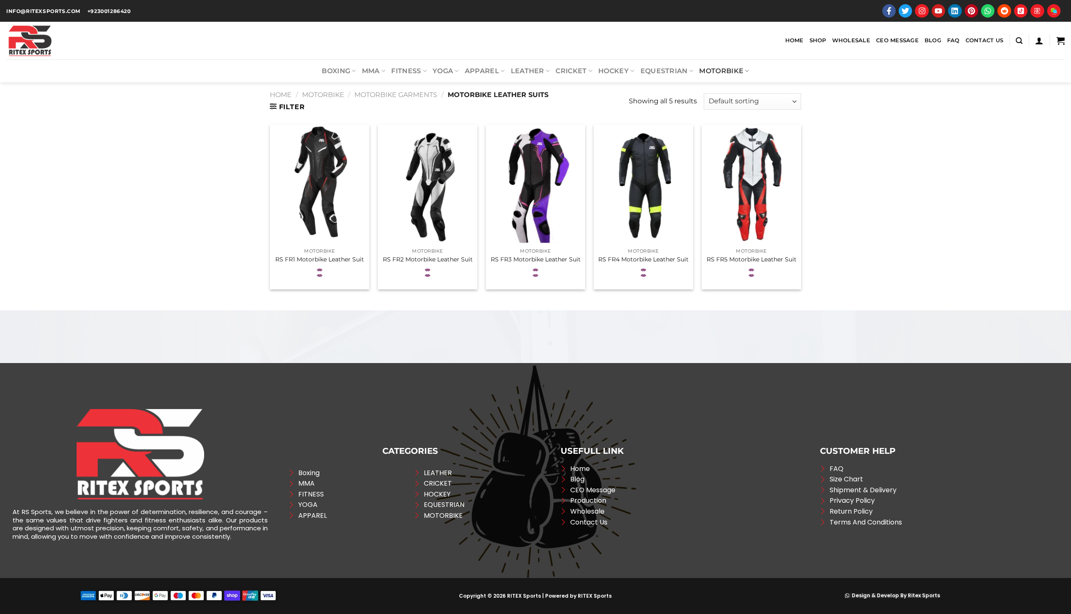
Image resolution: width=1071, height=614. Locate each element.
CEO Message (897, 40)
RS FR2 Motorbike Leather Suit (428, 259)
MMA (371, 71)
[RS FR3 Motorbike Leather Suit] (535, 184)
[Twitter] (905, 11)
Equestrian (664, 71)
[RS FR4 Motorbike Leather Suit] (643, 184)
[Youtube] (938, 11)
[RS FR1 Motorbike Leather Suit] (319, 184)
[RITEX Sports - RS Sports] (48, 40)
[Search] (1019, 41)
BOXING (336, 71)
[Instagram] (921, 11)
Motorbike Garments (395, 95)
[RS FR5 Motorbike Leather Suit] (751, 184)
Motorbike (721, 71)
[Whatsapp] (987, 11)
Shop (818, 40)
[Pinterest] (971, 11)
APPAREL (482, 71)
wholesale (851, 40)
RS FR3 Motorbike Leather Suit (536, 259)
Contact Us (985, 40)
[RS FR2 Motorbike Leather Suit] (427, 184)
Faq (953, 40)
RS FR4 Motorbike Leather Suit (643, 259)
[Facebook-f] (889, 11)
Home (794, 40)
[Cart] (1060, 40)
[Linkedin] (954, 11)
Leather (527, 71)
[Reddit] (1004, 11)
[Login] (1039, 40)
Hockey (613, 71)
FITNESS (406, 71)
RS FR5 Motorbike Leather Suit (752, 259)
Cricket (571, 71)
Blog (933, 40)
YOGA (443, 71)
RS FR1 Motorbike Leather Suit (319, 259)
